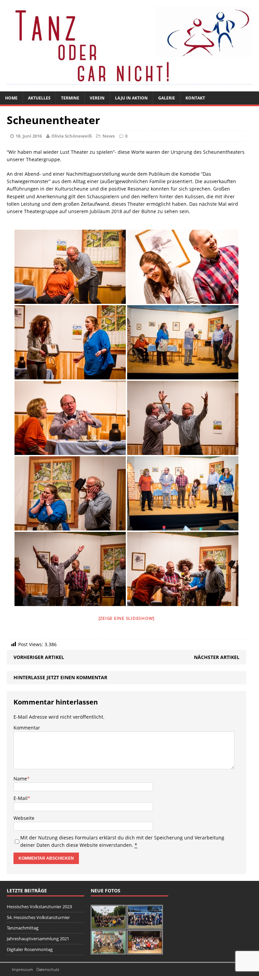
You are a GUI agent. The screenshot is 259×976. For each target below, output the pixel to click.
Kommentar (26, 727)
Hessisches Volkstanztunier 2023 (39, 906)
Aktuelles (39, 98)
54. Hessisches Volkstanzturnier (38, 917)
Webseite (23, 818)
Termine (70, 98)
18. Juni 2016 (29, 136)
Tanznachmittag (22, 928)
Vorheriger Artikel (38, 657)
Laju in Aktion (131, 98)
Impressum (22, 969)
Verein (97, 98)
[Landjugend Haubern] (129, 45)
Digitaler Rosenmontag (30, 949)
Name (20, 778)
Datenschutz (47, 969)
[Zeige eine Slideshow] (126, 618)
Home (11, 98)
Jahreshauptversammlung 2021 (38, 939)
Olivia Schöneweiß (71, 136)
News (109, 136)
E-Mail (20, 798)
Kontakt (195, 98)
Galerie (166, 98)
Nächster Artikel (216, 657)
